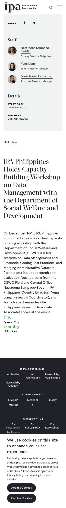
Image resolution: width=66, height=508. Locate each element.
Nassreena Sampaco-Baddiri (26, 287)
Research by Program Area (52, 376)
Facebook (32, 400)
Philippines (10, 142)
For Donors (13, 432)
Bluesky (52, 400)
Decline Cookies (21, 498)
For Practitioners (13, 426)
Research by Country (13, 384)
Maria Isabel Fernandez (21, 302)
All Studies (13, 374)
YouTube (13, 405)
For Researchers (52, 426)
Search (52, 7)
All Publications (33, 376)
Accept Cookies (21, 488)
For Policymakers (32, 426)
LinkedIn (13, 400)
